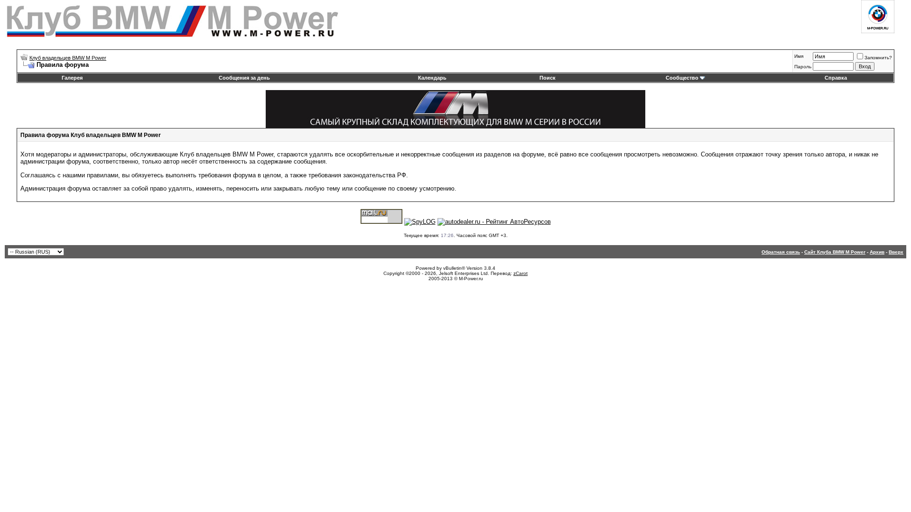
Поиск (547, 78)
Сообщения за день (244, 78)
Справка (836, 78)
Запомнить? (878, 57)
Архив (877, 252)
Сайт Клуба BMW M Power (834, 252)
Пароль (802, 66)
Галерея (72, 78)
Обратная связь (781, 252)
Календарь (432, 78)
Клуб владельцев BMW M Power (67, 58)
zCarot (520, 273)
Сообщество (682, 78)
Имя (798, 56)
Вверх (896, 252)
